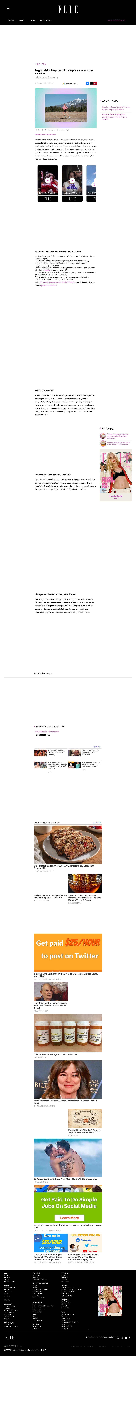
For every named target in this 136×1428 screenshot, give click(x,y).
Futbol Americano (40, 1289)
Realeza (7, 1290)
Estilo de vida (46, 21)
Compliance (101, 1347)
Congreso (66, 1273)
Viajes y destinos (11, 1310)
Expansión (37, 1302)
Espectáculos (9, 1288)
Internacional (39, 1310)
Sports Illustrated (40, 1283)
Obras (35, 1314)
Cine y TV (36, 1275)
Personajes (8, 1312)
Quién (6, 1286)
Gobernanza (67, 1318)
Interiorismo (67, 1295)
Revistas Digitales (116, 20)
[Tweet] (91, 83)
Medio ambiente (68, 1314)
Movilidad (66, 1320)
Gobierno (37, 1326)
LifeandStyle (38, 1320)
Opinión (65, 1279)
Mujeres (36, 1318)
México (36, 1328)
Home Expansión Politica (43, 1306)
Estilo (6, 1324)
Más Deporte (38, 1293)
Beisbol (36, 1287)
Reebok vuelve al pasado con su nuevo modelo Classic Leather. (118, 444)
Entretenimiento (11, 1326)
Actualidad (66, 1302)
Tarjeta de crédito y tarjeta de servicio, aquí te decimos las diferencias (117, 436)
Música (36, 1277)
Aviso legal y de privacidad (82, 1347)
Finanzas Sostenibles (70, 1322)
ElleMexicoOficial (131, 1337)
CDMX (64, 1275)
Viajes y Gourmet (11, 1298)
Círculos (8, 1292)
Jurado (7, 1318)
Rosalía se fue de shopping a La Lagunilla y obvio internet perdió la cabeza (114, 117)
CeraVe (47, 270)
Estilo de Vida (9, 1316)
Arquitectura (67, 1293)
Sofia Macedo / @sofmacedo (47, 731)
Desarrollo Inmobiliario (72, 1289)
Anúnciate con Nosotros (119, 1347)
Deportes (36, 1273)
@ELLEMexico (44, 735)
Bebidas (7, 1308)
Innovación (67, 1324)
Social (64, 1316)
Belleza (22, 21)
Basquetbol (37, 1291)
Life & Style (9, 1322)
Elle (5, 1273)
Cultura (7, 1300)
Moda (11, 21)
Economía (37, 1308)
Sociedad (65, 1281)
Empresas (36, 1304)
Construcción (68, 1287)
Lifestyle (36, 1295)
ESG (34, 1316)
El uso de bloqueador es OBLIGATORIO (57, 282)
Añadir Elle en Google (70, 83)
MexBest (7, 1304)
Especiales (66, 1308)
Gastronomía (9, 1306)
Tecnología (38, 1312)
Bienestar (8, 1314)
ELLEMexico (118, 1337)
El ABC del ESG (67, 1326)
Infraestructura (68, 1291)
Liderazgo (66, 1304)
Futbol (35, 1285)
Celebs (32, 21)
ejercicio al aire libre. (48, 285)
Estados (65, 1277)
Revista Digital (115, 496)
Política (36, 1324)
